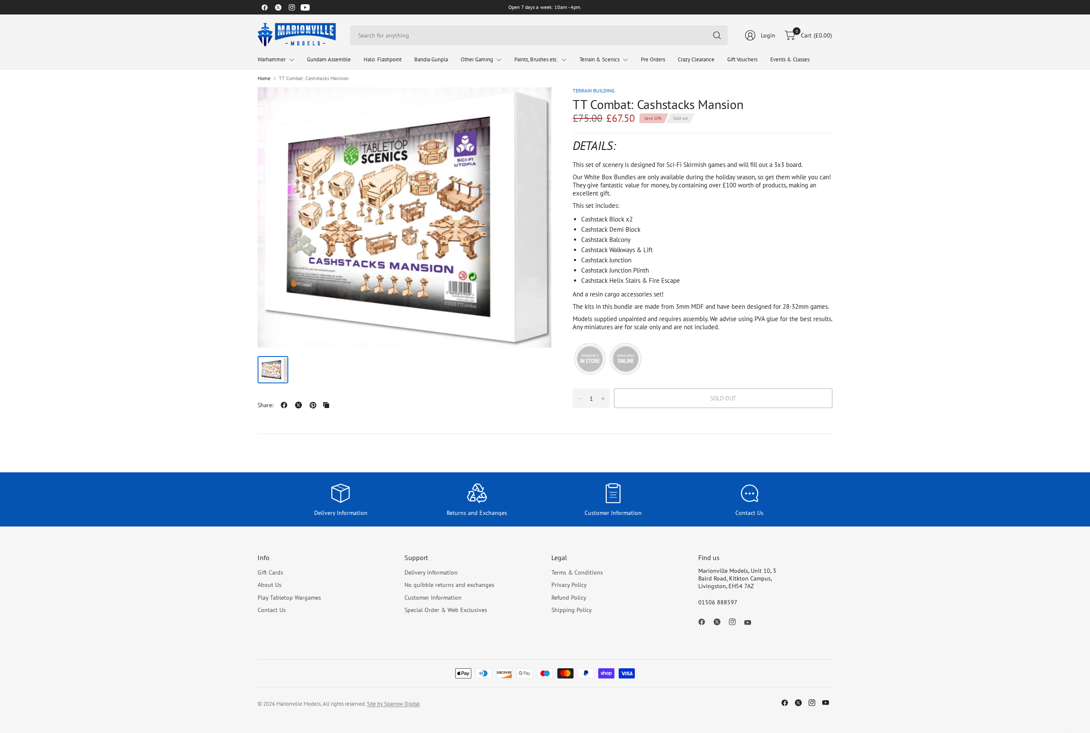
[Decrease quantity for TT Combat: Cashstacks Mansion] (579, 398)
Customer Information (433, 597)
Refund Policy (568, 597)
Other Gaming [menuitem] (477, 59)
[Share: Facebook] (284, 405)
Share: (265, 405)
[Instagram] (291, 7)
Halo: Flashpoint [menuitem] (383, 59)
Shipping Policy (571, 610)
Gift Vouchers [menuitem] (742, 59)
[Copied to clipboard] (326, 405)
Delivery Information (431, 572)
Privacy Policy (569, 585)
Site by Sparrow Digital (393, 703)
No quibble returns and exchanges (449, 585)
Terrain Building (593, 90)
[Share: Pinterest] (312, 405)
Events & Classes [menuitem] (789, 59)
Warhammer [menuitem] (272, 59)
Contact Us (272, 610)
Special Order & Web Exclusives (445, 610)
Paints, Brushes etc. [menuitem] (536, 59)
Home (264, 78)
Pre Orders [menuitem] (653, 59)
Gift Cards (270, 572)
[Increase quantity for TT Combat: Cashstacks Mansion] (603, 398)
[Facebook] (264, 7)
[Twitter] (278, 7)
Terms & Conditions (577, 572)
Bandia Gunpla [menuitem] (431, 59)
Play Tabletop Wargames (289, 597)
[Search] (717, 35)
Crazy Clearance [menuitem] (696, 59)
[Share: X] (298, 405)
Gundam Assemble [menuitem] (329, 59)
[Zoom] (535, 103)
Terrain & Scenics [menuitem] (599, 59)
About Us (269, 585)
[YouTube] (305, 7)
